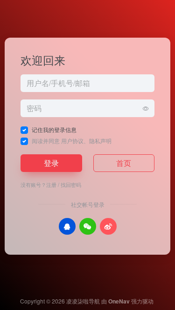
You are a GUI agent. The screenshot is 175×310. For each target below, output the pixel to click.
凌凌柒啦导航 (83, 301)
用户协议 (72, 141)
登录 (51, 163)
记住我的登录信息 (54, 129)
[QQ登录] (67, 226)
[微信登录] (87, 226)
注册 (51, 184)
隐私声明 (100, 141)
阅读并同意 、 (72, 141)
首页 (123, 163)
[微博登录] (108, 226)
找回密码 (71, 184)
